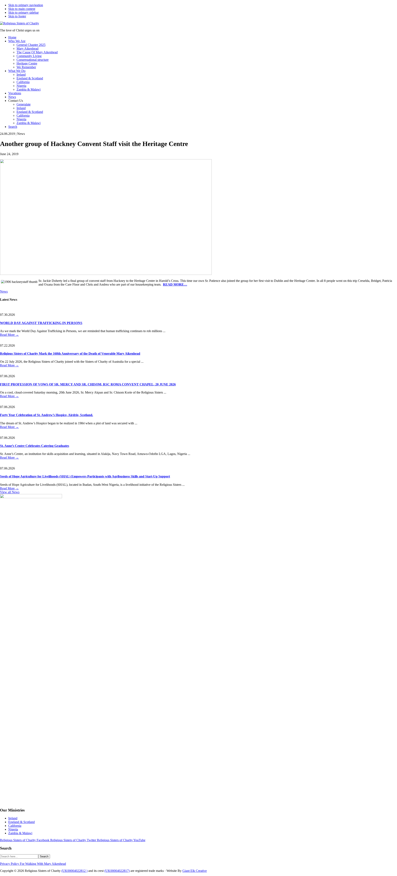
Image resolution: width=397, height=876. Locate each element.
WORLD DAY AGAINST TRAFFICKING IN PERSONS (41, 323)
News (4, 291)
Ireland (12, 818)
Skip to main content (21, 9)
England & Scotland (21, 822)
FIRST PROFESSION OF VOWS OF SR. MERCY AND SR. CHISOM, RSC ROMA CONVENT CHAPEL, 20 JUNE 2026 (88, 384)
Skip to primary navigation (25, 5)
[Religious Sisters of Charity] (19, 23)
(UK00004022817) (117, 870)
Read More (9, 334)
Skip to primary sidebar (23, 12)
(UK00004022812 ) (74, 870)
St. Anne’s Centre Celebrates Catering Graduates (34, 446)
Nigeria (13, 829)
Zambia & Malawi (20, 833)
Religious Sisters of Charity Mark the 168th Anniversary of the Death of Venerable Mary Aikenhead (70, 353)
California (14, 825)
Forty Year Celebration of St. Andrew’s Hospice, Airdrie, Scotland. (46, 415)
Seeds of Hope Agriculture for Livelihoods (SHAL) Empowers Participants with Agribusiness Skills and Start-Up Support (85, 476)
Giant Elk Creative (194, 870)
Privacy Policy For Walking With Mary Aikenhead (33, 863)
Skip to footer (17, 16)
